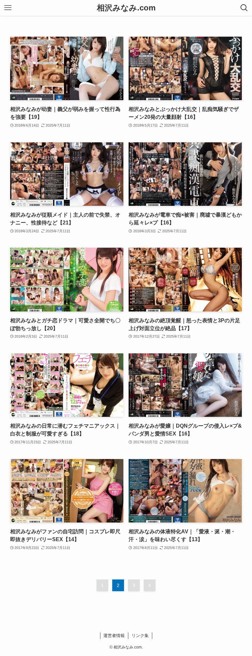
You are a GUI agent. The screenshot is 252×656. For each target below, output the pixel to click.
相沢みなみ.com (126, 8)
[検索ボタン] (244, 8)
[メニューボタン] (8, 8)
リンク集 (140, 635)
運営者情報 (114, 635)
